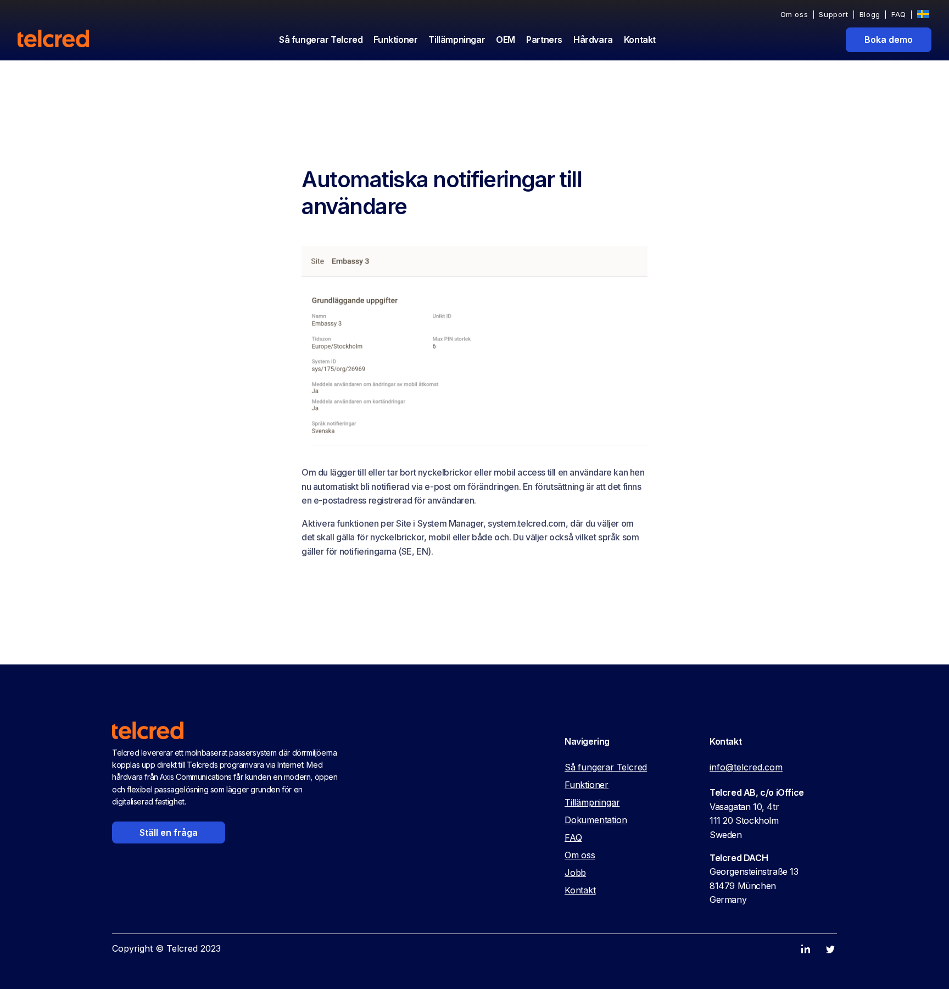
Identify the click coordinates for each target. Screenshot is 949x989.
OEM (505, 39)
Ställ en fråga (168, 832)
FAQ (898, 14)
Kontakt (640, 39)
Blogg (869, 14)
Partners (544, 39)
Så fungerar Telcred (320, 39)
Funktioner (395, 39)
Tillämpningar (456, 39)
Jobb (575, 872)
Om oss (794, 14)
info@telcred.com (746, 767)
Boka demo (888, 39)
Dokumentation (596, 819)
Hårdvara (593, 39)
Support (833, 14)
